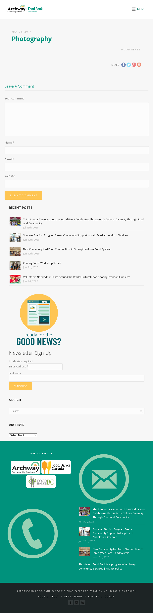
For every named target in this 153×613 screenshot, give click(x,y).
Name (9, 142)
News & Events (73, 596)
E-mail (9, 159)
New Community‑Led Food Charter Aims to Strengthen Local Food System (67, 249)
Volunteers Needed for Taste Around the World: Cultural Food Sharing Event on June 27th (76, 277)
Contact (93, 596)
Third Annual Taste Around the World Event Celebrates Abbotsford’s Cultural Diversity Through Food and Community (119, 513)
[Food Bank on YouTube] (82, 602)
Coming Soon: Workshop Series (42, 263)
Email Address (18, 366)
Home (41, 596)
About (55, 596)
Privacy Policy (114, 568)
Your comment (14, 98)
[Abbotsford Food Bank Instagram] (76, 602)
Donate (109, 596)
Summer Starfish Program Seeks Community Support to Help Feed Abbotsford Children (75, 235)
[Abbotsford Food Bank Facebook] (70, 602)
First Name (15, 373)
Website (10, 176)
